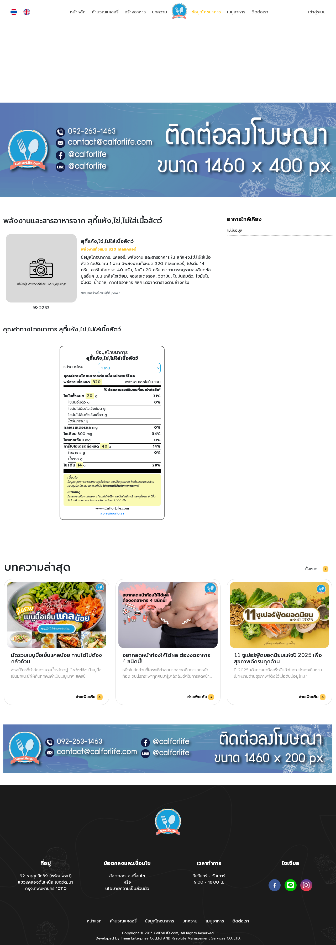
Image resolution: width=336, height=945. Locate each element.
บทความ (159, 12)
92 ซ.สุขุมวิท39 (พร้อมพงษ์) (45, 876)
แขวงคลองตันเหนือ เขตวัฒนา (45, 882)
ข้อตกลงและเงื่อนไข (127, 876)
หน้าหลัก (78, 12)
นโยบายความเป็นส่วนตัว (127, 888)
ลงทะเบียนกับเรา (112, 513)
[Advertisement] (168, 63)
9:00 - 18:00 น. (209, 882)
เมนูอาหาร (236, 12)
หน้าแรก (94, 921)
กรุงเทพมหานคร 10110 (45, 888)
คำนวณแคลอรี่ (105, 12)
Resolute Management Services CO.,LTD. (206, 938)
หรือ (127, 882)
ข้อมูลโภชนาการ (206, 12)
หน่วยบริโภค (73, 367)
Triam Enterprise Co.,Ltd (141, 938)
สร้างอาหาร (135, 12)
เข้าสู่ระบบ (317, 12)
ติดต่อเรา (259, 12)
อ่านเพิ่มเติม (86, 697)
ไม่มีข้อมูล (234, 230)
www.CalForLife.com (112, 508)
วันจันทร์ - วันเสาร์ (208, 876)
